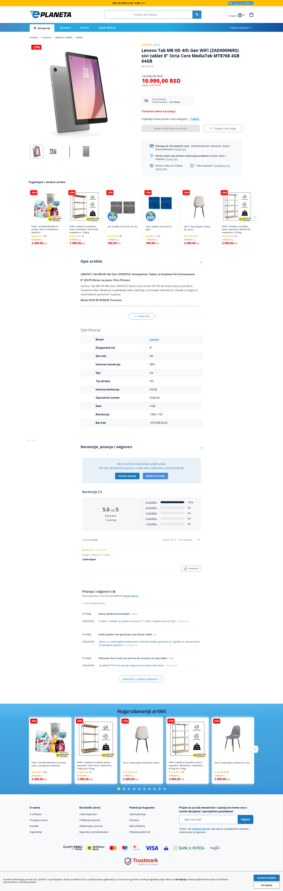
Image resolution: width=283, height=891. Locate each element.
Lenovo (154, 339)
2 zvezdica (151, 518)
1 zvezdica (151, 523)
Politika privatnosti (89, 820)
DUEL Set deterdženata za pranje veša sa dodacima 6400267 (44, 229)
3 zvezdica (151, 513)
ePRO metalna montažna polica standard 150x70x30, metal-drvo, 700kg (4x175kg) (84, 229)
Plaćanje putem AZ (139, 831)
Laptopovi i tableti (64, 37)
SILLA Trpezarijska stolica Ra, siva (232, 762)
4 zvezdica (151, 507)
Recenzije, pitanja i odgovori (106, 446)
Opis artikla (91, 261)
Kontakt (34, 826)
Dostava (134, 820)
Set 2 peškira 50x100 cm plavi (158, 228)
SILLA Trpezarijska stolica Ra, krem (197, 228)
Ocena (165, 539)
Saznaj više (180, 149)
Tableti (79, 37)
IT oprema (46, 37)
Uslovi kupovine (88, 814)
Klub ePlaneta (137, 826)
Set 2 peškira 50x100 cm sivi (122, 226)
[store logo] (50, 14)
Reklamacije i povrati (91, 826)
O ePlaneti (35, 814)
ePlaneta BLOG (201, 828)
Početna (34, 37)
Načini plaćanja (137, 814)
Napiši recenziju (155, 475)
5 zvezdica (151, 502)
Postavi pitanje (127, 475)
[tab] (142, 261)
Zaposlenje (36, 831)
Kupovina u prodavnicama (93, 831)
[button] (233, 15)
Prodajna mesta (39, 820)
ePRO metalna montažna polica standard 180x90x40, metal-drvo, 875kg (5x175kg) (236, 229)
